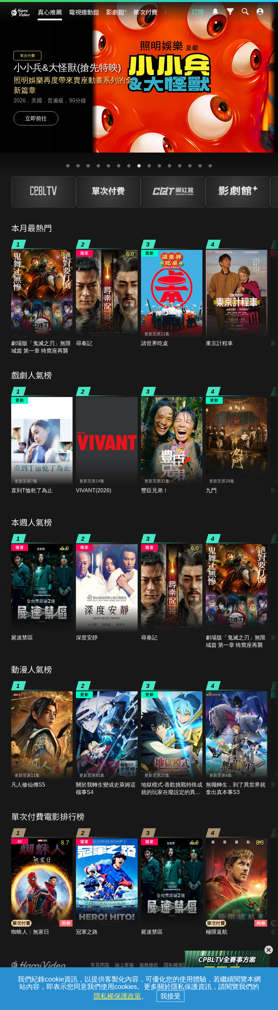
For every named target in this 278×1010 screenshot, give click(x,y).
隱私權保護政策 (117, 996)
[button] (68, 165)
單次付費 (145, 11)
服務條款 (148, 965)
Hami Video (20, 12)
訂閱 (198, 11)
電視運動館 (84, 11)
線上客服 (124, 965)
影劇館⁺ (116, 11)
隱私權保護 (175, 965)
